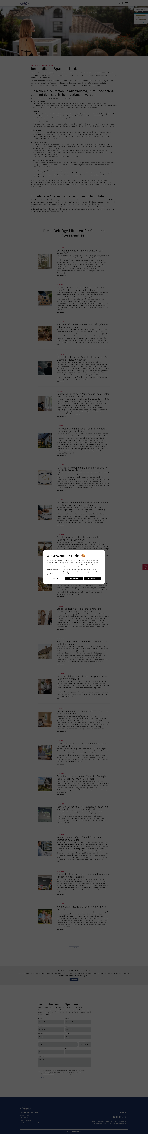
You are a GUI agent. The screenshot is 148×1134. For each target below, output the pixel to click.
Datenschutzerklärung (60, 572)
